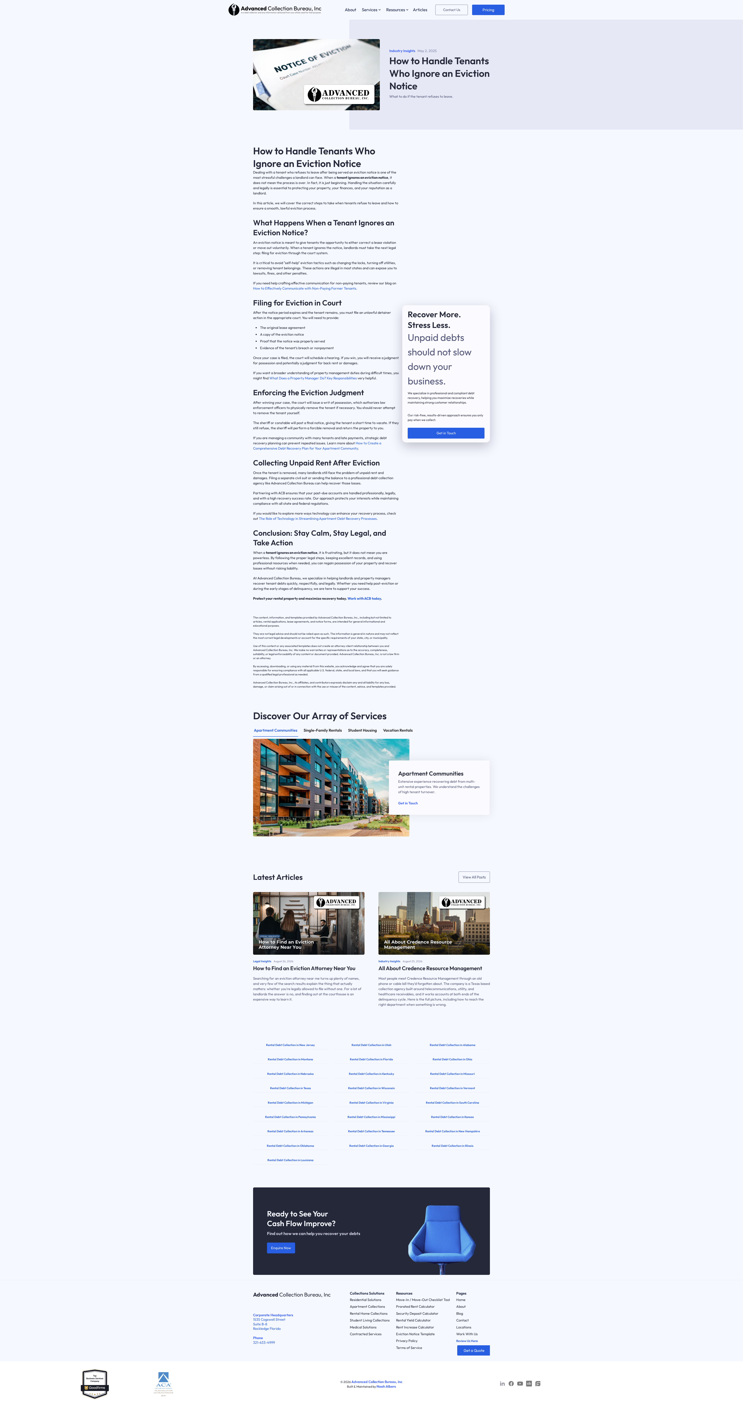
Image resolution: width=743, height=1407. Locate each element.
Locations (463, 1327)
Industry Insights (402, 51)
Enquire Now (281, 1248)
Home (461, 1300)
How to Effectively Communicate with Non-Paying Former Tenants (304, 288)
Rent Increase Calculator (415, 1327)
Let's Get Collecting (446, 413)
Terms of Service (409, 1347)
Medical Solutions (363, 1327)
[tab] (275, 732)
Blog (459, 1313)
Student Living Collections (370, 1320)
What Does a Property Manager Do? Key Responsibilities (313, 378)
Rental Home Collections (369, 1313)
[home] (275, 10)
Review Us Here (467, 1341)
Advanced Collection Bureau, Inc (376, 1382)
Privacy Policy (407, 1341)
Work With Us (467, 1334)
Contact (462, 1320)
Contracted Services (366, 1334)
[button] (371, 10)
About (461, 1306)
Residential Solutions (365, 1300)
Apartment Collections (367, 1306)
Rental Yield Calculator (413, 1320)
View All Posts (474, 877)
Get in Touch (408, 803)
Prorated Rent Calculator (415, 1306)
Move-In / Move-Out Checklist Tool (423, 1300)
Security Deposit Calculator (417, 1313)
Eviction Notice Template (415, 1334)
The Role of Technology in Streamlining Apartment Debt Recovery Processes (318, 518)
